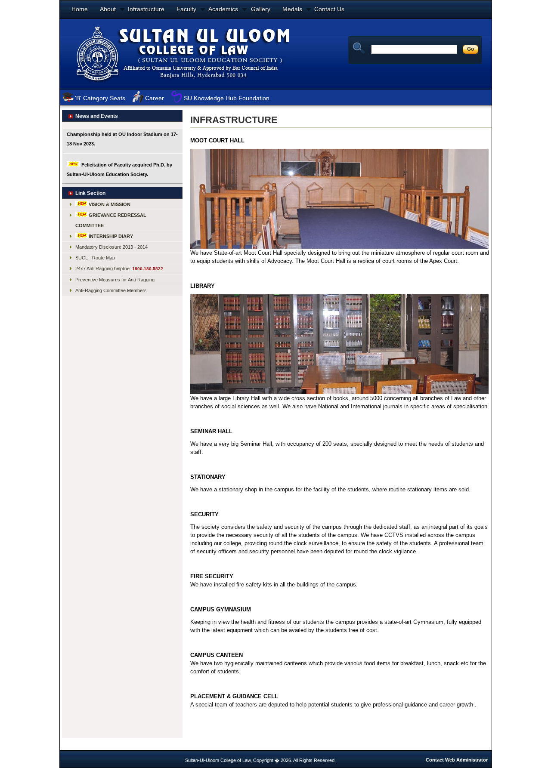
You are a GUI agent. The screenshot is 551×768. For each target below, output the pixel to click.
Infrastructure (146, 9)
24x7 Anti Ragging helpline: (119, 268)
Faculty (186, 9)
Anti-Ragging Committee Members (111, 290)
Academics (223, 9)
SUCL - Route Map (95, 257)
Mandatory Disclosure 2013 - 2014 (111, 247)
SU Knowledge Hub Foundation (226, 98)
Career (154, 98)
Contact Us (329, 9)
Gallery (260, 9)
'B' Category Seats (100, 98)
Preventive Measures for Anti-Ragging (115, 279)
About (108, 9)
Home (79, 9)
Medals (292, 9)
